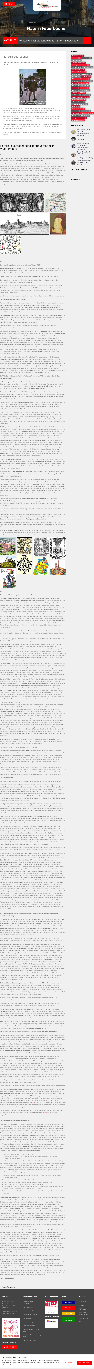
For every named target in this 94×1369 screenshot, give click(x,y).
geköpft (32, 1102)
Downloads (82, 1301)
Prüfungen (82, 1309)
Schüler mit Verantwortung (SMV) (32, 1335)
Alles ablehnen (68, 1362)
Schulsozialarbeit (29, 1318)
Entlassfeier (81, 139)
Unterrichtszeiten (29, 1325)
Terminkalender (84, 1318)
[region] (47, 1361)
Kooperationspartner (30, 1322)
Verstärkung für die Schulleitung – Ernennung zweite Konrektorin (51, 40)
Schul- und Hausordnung (83, 1313)
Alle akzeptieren (84, 1362)
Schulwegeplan (84, 1322)
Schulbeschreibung (29, 1311)
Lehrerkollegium (28, 1307)
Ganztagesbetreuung (30, 1314)
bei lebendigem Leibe (56, 1096)
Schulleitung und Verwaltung (28, 1302)
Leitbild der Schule (29, 1340)
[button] (48, 1312)
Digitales (82, 1305)
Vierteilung (45, 1112)
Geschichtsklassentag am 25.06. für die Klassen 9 (84, 162)
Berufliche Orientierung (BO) (31, 1330)
